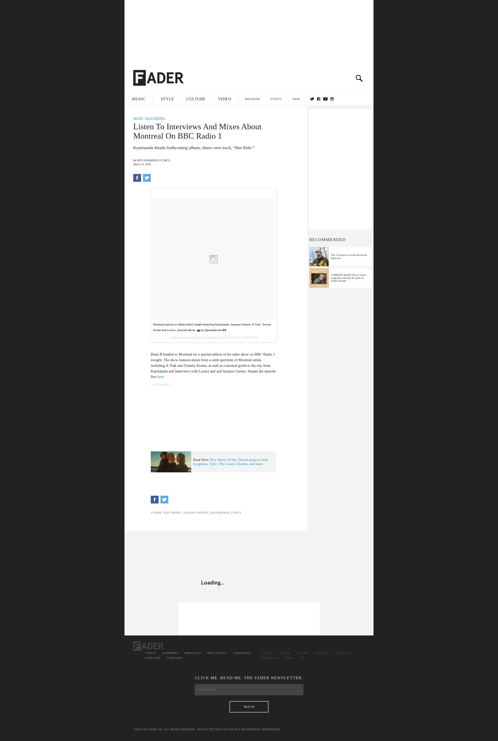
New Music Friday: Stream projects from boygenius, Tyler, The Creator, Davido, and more (230, 462)
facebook (318, 98)
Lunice (236, 512)
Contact (150, 653)
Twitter (312, 98)
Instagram (322, 653)
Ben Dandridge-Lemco (153, 160)
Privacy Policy (217, 653)
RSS (303, 658)
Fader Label (152, 658)
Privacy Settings (210, 729)
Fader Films (174, 658)
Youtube (302, 653)
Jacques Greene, (196, 512)
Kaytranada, (220, 512)
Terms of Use (192, 653)
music (138, 118)
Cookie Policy (242, 653)
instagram (332, 98)
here (160, 377)
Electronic (155, 118)
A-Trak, (156, 512)
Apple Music (342, 653)
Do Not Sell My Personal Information (251, 729)
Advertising (170, 653)
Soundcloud (269, 658)
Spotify (289, 658)
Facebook (284, 653)
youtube (325, 98)
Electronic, (172, 512)
